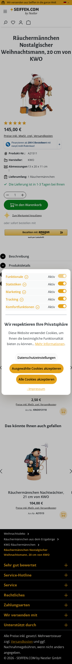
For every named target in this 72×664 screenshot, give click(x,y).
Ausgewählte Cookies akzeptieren (36, 368)
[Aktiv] (62, 276)
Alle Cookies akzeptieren (36, 379)
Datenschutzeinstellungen (36, 358)
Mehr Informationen (50, 344)
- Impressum (36, 389)
